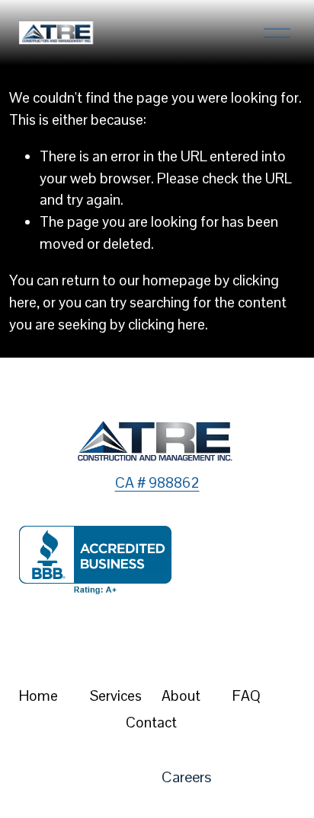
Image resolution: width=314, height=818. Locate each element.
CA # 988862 (157, 482)
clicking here (166, 324)
